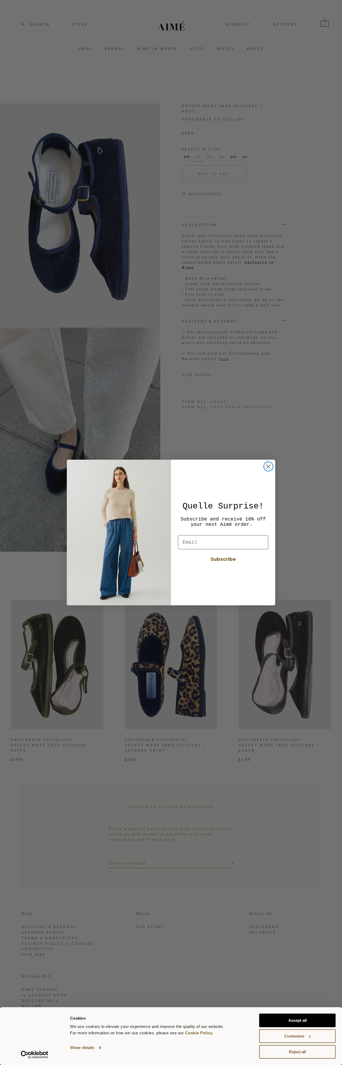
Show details (82, 1048)
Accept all (297, 1020)
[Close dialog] (268, 466)
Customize (294, 1036)
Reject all (297, 1052)
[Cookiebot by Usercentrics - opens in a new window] (34, 1055)
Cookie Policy (199, 1033)
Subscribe (223, 559)
